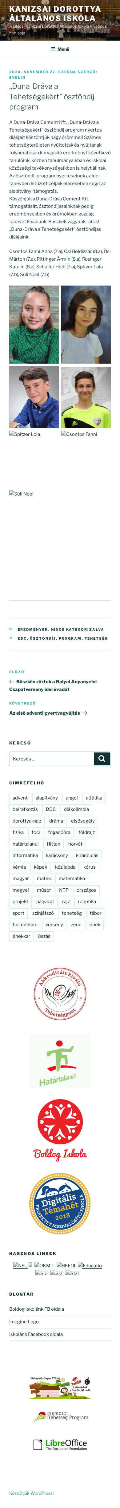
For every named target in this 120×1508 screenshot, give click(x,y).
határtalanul (26, 844)
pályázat (45, 901)
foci (36, 832)
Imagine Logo (24, 1321)
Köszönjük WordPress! (31, 1493)
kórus (89, 867)
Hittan (53, 844)
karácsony (57, 855)
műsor (44, 890)
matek (44, 878)
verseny (54, 924)
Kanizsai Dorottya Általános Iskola (55, 14)
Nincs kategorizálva (78, 629)
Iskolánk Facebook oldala (36, 1334)
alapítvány (47, 798)
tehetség (96, 638)
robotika (87, 901)
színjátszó (43, 913)
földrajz (86, 832)
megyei (21, 890)
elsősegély (83, 821)
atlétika (94, 798)
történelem (25, 924)
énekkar (21, 936)
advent (20, 798)
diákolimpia (76, 809)
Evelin (17, 77)
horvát (75, 844)
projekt (20, 901)
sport (18, 913)
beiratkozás (25, 809)
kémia (19, 867)
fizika (18, 832)
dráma (56, 821)
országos (86, 890)
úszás (44, 936)
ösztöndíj (43, 638)
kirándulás (87, 855)
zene (76, 924)
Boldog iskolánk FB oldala (36, 1309)
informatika (25, 855)
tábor (96, 913)
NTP (64, 890)
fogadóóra (59, 832)
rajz (66, 901)
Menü (63, 49)
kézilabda (65, 867)
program (70, 638)
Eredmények (33, 629)
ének (95, 924)
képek (40, 867)
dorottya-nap (27, 821)
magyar (21, 878)
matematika (72, 878)
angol (72, 798)
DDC (22, 638)
